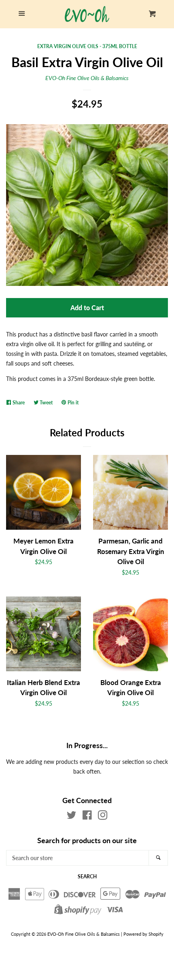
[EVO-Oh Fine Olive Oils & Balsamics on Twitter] (71, 816)
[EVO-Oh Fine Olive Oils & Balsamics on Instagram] (103, 816)
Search (87, 876)
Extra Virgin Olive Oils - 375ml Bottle (87, 46)
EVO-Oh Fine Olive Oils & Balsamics (87, 77)
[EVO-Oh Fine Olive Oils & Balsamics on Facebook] (87, 816)
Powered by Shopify (143, 934)
